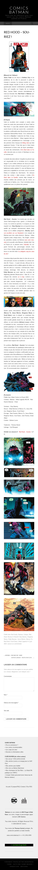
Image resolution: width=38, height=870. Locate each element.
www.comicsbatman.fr (13, 835)
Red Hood (7, 641)
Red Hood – (25, 432)
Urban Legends (22, 641)
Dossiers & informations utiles (14, 752)
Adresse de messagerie (11, 702)
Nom (5, 695)
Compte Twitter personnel (13, 775)
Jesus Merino (21, 639)
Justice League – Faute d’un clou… (22, 657)
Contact (23, 786)
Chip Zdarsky (23, 637)
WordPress (29, 861)
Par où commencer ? (12, 745)
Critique (26, 634)
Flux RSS (29, 786)
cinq (22, 277)
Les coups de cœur (11, 749)
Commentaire (8, 676)
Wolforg (24, 866)
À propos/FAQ (15, 786)
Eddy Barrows (12, 639)
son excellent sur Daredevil (13, 233)
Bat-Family (14, 634)
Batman (20, 634)
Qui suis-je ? (9, 759)
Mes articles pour (13, 766)
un (18, 277)
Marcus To (29, 639)
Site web (6, 710)
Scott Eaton (13, 641)
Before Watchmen (18, 768)
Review (10, 637)
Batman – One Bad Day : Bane (13, 655)
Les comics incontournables (14, 747)
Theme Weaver (26, 864)
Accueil (8, 786)
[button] (19, 845)
